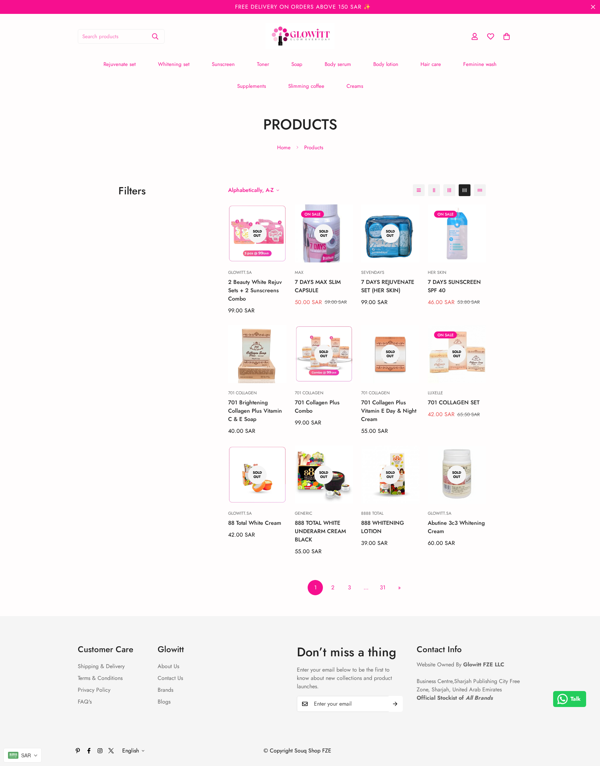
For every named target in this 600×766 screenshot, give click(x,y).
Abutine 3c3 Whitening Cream (456, 527)
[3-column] (449, 190)
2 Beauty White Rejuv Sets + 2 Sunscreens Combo (255, 290)
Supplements (251, 86)
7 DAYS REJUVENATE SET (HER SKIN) (387, 286)
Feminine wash (480, 64)
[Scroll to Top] (586, 728)
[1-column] (419, 190)
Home (284, 147)
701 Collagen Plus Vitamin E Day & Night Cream (388, 410)
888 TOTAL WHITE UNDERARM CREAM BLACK (320, 531)
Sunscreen (223, 64)
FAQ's (85, 702)
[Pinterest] (78, 751)
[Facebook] (89, 751)
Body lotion (385, 64)
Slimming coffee (306, 86)
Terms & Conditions (100, 678)
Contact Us (170, 678)
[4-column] (464, 190)
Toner (263, 64)
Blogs (164, 702)
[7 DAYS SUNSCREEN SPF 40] (457, 233)
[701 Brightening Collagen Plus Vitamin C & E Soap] (257, 354)
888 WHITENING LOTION (382, 527)
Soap (296, 64)
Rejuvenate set (119, 64)
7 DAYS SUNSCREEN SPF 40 (454, 286)
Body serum (338, 64)
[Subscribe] (395, 704)
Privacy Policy (94, 690)
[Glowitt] (300, 36)
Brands (165, 690)
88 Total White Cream (254, 523)
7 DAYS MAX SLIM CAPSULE (318, 286)
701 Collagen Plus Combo (317, 406)
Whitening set (174, 64)
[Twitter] (111, 751)
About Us (168, 666)
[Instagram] (100, 751)
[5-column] (480, 190)
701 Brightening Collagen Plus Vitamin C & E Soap (255, 410)
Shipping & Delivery (101, 666)
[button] (507, 36)
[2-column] (434, 190)
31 (382, 587)
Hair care (430, 64)
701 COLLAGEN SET (454, 402)
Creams (355, 86)
